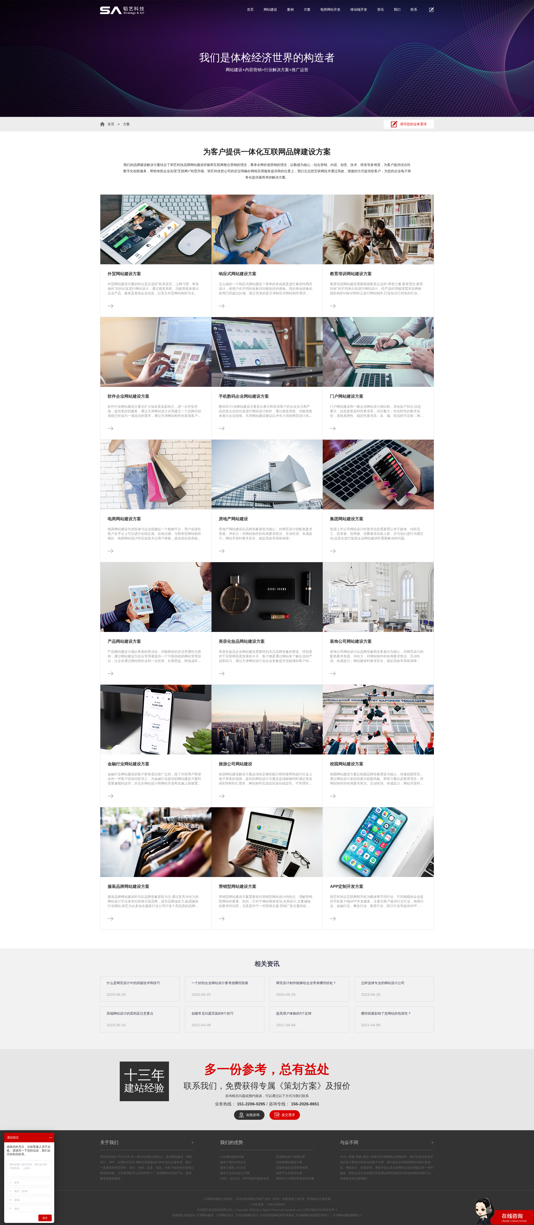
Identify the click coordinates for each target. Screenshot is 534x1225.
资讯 (380, 9)
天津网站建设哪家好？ (347, 1215)
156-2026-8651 (305, 1104)
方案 (307, 9)
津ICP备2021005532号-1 (320, 1209)
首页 (250, 9)
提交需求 (288, 1115)
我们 (397, 9)
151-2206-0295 (251, 1104)
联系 (414, 9)
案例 (290, 9)
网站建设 (270, 9)
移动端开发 (358, 9)
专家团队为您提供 (184, 1215)
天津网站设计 (225, 1215)
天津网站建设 (205, 1215)
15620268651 (276, 1204)
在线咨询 (252, 1115)
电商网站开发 (330, 9)
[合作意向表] (431, 9)
